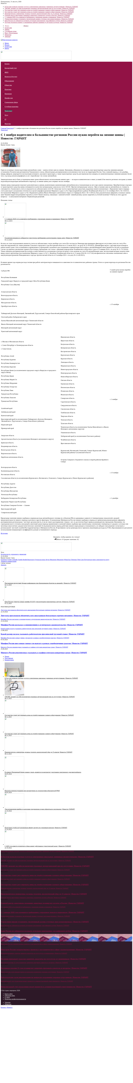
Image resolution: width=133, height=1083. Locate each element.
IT (5, 119)
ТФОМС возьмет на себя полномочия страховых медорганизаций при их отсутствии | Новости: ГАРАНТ (40, 8)
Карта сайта (9, 994)
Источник (4, 533)
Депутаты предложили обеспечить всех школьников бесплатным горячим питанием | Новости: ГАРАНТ (45, 616)
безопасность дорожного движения (13, 554)
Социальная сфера (11, 102)
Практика (8, 89)
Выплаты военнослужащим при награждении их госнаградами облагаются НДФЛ (32, 791)
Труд (6, 115)
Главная (3, 128)
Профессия (9, 98)
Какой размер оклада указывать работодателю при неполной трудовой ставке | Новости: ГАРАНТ (43, 634)
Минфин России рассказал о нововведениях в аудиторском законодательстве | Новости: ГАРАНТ (42, 625)
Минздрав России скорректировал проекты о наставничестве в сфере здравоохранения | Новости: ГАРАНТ (46, 950)
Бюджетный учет (11, 68)
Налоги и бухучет (11, 77)
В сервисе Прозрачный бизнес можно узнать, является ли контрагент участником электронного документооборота (43, 772)
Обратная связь (10, 995)
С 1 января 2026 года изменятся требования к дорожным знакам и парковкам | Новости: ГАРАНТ (37, 17)
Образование (9, 81)
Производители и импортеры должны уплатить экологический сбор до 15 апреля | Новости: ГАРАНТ (38, 13)
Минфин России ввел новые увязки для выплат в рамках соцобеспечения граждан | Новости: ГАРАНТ (44, 643)
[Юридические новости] (9, 40)
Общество (8, 85)
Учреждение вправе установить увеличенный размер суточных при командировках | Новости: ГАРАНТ (39, 19)
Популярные (9, 658)
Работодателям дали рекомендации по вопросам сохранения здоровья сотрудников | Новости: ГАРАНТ (44, 977)
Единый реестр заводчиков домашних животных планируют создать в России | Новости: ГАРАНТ (37, 15)
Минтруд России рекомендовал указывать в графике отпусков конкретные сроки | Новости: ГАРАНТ (44, 653)
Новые (7, 656)
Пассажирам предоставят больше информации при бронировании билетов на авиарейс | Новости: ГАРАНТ (40, 583)
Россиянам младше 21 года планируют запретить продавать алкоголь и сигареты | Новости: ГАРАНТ (44, 968)
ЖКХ (6, 72)
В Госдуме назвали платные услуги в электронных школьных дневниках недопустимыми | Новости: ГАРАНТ (41, 6)
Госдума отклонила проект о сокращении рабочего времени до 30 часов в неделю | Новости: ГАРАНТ (39, 22)
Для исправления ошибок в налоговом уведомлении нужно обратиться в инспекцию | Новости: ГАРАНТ (40, 809)
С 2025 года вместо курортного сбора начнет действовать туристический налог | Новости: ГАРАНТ (38, 846)
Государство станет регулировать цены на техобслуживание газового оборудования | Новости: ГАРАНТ (39, 10)
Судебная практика (11, 107)
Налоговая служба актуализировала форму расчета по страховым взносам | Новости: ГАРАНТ (36, 827)
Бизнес (7, 64)
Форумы (8, 124)
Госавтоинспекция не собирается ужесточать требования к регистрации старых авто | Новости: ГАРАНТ (42, 238)
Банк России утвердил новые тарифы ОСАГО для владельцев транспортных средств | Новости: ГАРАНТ (40, 601)
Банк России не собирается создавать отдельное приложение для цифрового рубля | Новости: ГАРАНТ (39, 21)
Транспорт (8, 111)
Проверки (8, 94)
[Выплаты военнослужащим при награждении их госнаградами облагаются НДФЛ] (14, 789)
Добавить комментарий (8, 561)
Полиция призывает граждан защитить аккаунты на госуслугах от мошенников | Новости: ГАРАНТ (43, 959)
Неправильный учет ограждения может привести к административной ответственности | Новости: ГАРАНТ (46, 987)
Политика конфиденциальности (15, 999)
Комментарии (9, 660)
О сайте (7, 997)
